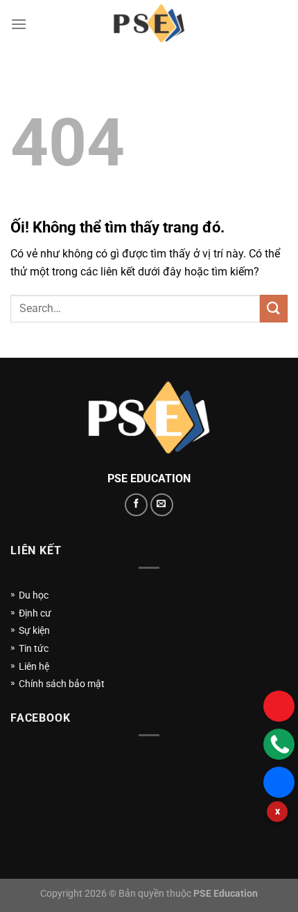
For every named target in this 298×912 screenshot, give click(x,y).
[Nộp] (274, 308)
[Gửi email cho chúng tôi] (161, 504)
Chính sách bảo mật (62, 683)
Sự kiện (34, 630)
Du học (34, 595)
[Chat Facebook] (279, 782)
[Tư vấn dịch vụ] (279, 744)
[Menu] (18, 24)
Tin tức (34, 648)
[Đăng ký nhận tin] (279, 706)
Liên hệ (34, 666)
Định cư (35, 613)
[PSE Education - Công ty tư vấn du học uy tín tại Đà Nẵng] (149, 24)
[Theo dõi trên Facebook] (136, 504)
